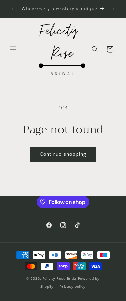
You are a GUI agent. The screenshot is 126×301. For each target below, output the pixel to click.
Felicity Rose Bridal (59, 279)
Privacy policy (73, 287)
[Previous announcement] (12, 9)
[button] (13, 49)
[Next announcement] (113, 9)
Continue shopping (63, 154)
